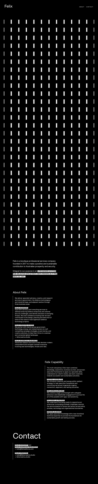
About (81, 6)
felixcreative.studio (24, 337)
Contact (89, 6)
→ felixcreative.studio (22, 457)
